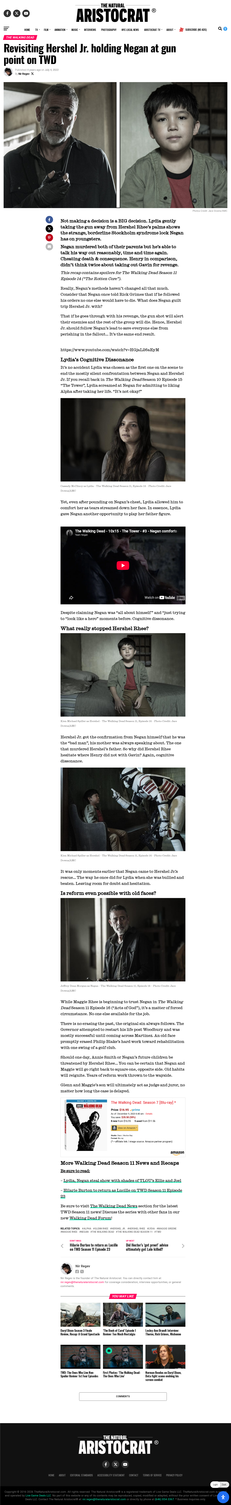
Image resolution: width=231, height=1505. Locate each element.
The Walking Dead (20, 37)
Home (27, 30)
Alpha (87, 1228)
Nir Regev (23, 73)
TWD (158, 1232)
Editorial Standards (81, 1475)
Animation (60, 30)
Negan (85, 1232)
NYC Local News (130, 30)
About (169, 30)
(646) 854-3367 (164, 1499)
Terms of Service (152, 1475)
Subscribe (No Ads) (196, 30)
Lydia (151, 1228)
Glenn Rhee (101, 1228)
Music (74, 30)
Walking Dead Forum (90, 1218)
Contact (133, 1475)
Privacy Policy (174, 1475)
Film (46, 30)
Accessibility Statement (111, 1475)
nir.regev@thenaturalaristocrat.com (82, 1282)
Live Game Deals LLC (38, 1495)
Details (149, 1113)
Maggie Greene (167, 1228)
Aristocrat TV (152, 30)
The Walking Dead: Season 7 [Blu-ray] (143, 1102)
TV (36, 30)
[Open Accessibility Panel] (223, 1497)
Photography (108, 30)
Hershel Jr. (118, 1228)
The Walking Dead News (113, 1206)
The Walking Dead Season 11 (135, 1232)
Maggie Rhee (69, 1232)
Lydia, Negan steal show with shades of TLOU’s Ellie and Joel (122, 1180)
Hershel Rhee (137, 1228)
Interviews (90, 30)
